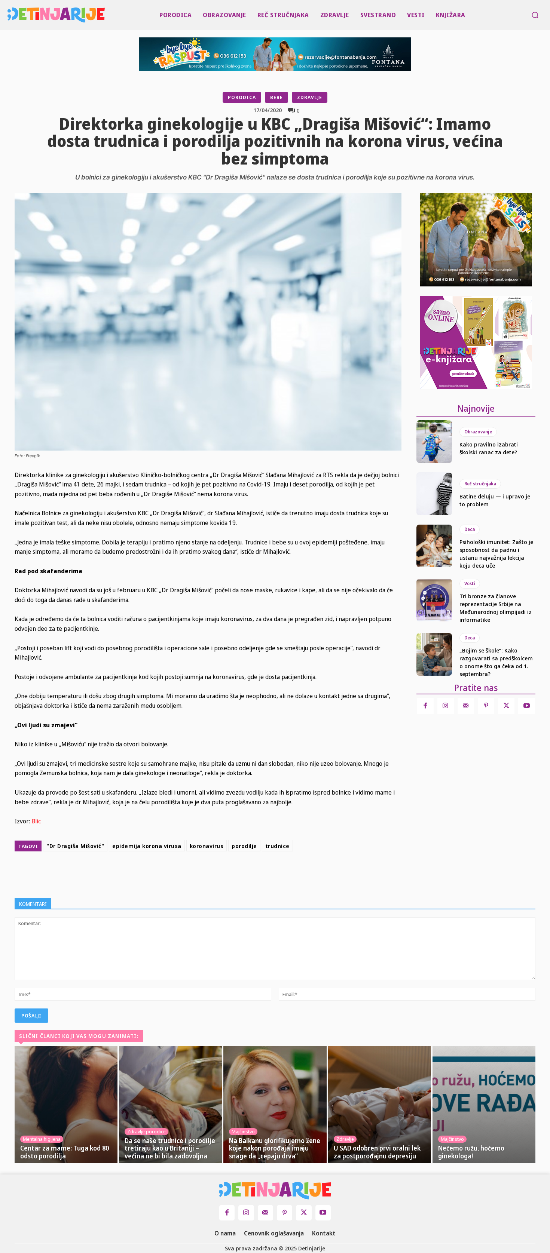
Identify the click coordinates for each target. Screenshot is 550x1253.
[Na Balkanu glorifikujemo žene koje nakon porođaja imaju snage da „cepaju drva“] (274, 1104)
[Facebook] (206, 873)
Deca (469, 529)
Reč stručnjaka (480, 483)
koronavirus (207, 846)
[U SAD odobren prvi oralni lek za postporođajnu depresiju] (379, 1104)
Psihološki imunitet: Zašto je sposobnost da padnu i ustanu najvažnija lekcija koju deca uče (496, 553)
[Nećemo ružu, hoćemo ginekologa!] (484, 1104)
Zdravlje (309, 97)
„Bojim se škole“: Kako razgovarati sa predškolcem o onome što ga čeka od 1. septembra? (496, 662)
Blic (36, 821)
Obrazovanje (478, 432)
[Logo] (9, 14)
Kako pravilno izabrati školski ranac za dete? (488, 448)
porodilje (244, 846)
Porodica (242, 97)
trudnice (277, 846)
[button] (535, 14)
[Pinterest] (240, 873)
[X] (223, 873)
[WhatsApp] (257, 873)
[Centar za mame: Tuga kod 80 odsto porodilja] (66, 1104)
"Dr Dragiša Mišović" (75, 846)
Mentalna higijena (42, 1139)
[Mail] (466, 706)
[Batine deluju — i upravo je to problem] (434, 493)
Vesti (469, 583)
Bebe (276, 97)
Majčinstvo (243, 1131)
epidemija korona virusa (146, 846)
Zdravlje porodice (146, 1131)
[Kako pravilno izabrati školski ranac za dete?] (434, 441)
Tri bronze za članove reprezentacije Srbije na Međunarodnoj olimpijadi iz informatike (495, 607)
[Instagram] (445, 706)
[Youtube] (526, 706)
